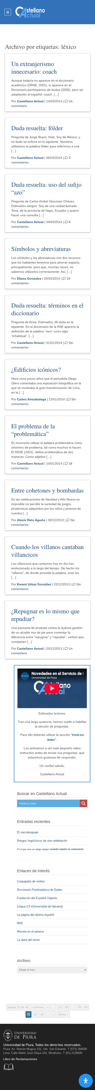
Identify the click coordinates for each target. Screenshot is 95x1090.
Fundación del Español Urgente (37, 898)
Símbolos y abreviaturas (41, 248)
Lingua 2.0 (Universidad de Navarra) (40, 906)
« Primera (38, 1007)
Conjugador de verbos (31, 881)
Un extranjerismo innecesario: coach (34, 67)
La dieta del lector (28, 940)
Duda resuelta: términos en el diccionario (47, 309)
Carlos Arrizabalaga (31, 399)
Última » (63, 1014)
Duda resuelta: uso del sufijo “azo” (46, 188)
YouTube (25, 1080)
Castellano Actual (30, 101)
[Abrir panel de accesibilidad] (86, 1081)
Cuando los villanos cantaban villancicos (47, 550)
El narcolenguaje (28, 832)
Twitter (16, 1080)
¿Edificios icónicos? (36, 369)
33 (41, 1014)
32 (35, 1014)
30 (85, 1007)
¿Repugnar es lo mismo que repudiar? (45, 615)
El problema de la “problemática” (33, 430)
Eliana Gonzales (29, 278)
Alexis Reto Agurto (31, 520)
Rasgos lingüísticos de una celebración (42, 840)
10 (59, 1007)
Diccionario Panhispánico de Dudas (39, 889)
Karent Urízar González (34, 584)
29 (79, 1007)
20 (66, 1007)
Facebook (7, 1080)
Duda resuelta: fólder (37, 128)
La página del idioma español (35, 914)
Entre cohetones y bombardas (47, 490)
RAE (20, 923)
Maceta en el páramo (30, 931)
